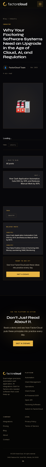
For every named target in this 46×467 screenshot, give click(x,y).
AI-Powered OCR (32, 395)
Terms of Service (32, 426)
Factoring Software (32, 404)
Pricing (6, 426)
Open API (28, 400)
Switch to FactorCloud (34, 409)
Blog (5, 19)
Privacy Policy (30, 421)
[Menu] (40, 4)
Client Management (33, 382)
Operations (29, 386)
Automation (29, 377)
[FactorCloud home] (15, 4)
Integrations (8, 421)
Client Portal (30, 391)
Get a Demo (23, 274)
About (5, 435)
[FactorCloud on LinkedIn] (23, 461)
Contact (6, 439)
